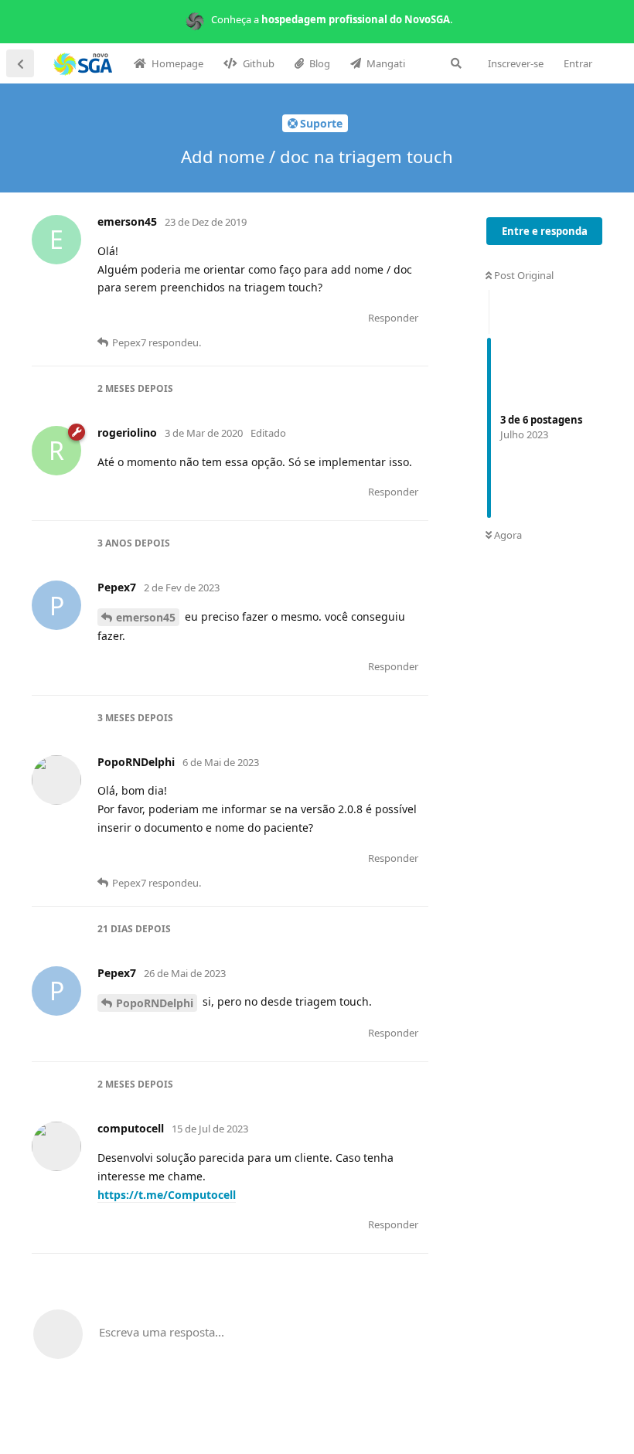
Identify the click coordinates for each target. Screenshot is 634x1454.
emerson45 (146, 617)
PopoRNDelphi (154, 1003)
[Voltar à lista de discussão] (20, 63)
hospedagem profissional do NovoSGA (355, 19)
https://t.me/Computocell (166, 1194)
